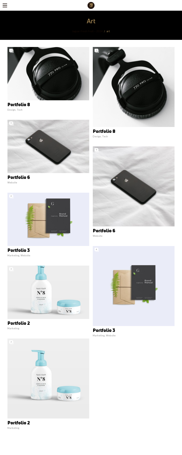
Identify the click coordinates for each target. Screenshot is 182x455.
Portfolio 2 (18, 323)
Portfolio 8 (18, 104)
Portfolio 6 (18, 177)
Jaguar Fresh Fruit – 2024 (87, 31)
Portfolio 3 (18, 250)
